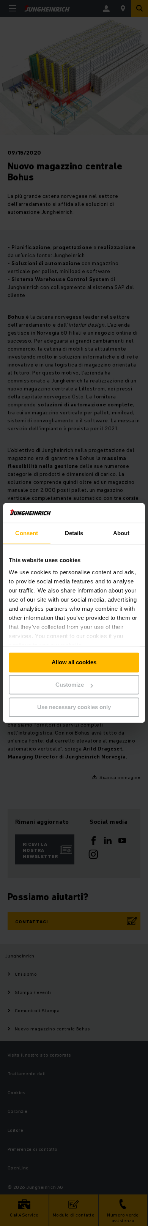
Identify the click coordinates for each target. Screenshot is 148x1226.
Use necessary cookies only (74, 707)
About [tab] (121, 533)
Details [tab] (74, 533)
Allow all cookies (74, 662)
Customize (69, 685)
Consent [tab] (26, 533)
